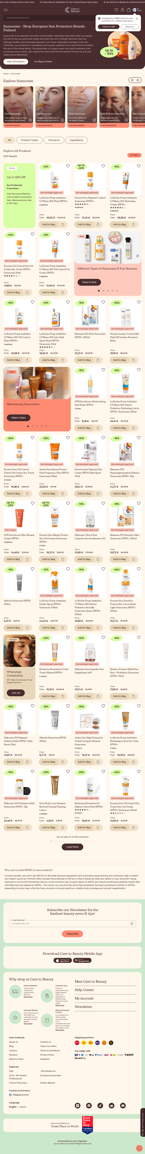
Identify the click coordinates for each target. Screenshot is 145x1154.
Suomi (23, 1106)
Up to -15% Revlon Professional (18, 1077)
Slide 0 (99, 290)
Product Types (29, 140)
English (13, 1106)
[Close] (142, 1110)
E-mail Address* (18, 920)
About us (13, 1042)
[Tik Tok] (100, 1105)
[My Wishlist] (116, 10)
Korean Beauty (47, 1082)
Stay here (129, 26)
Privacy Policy (47, 1054)
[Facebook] (89, 1105)
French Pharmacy (18, 1082)
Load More (72, 847)
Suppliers (45, 1059)
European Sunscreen (50, 1075)
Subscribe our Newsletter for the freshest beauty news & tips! (70, 2)
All (9, 140)
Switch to (109, 26)
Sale (11, 1071)
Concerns (54, 140)
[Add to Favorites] (68, 166)
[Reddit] (111, 1105)
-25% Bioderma (47, 1071)
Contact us (45, 1042)
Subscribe (72, 934)
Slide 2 (108, 290)
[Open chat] (139, 1148)
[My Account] (122, 10)
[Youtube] (123, 1105)
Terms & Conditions (50, 1050)
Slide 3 (112, 290)
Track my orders (48, 1046)
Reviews (13, 1054)
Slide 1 (103, 290)
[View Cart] (128, 10)
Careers (13, 1050)
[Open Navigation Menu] (5, 10)
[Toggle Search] (11, 10)
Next (137, 256)
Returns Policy (16, 1059)
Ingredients (76, 140)
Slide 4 (117, 290)
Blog (11, 1046)
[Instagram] (77, 1105)
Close (137, 19)
